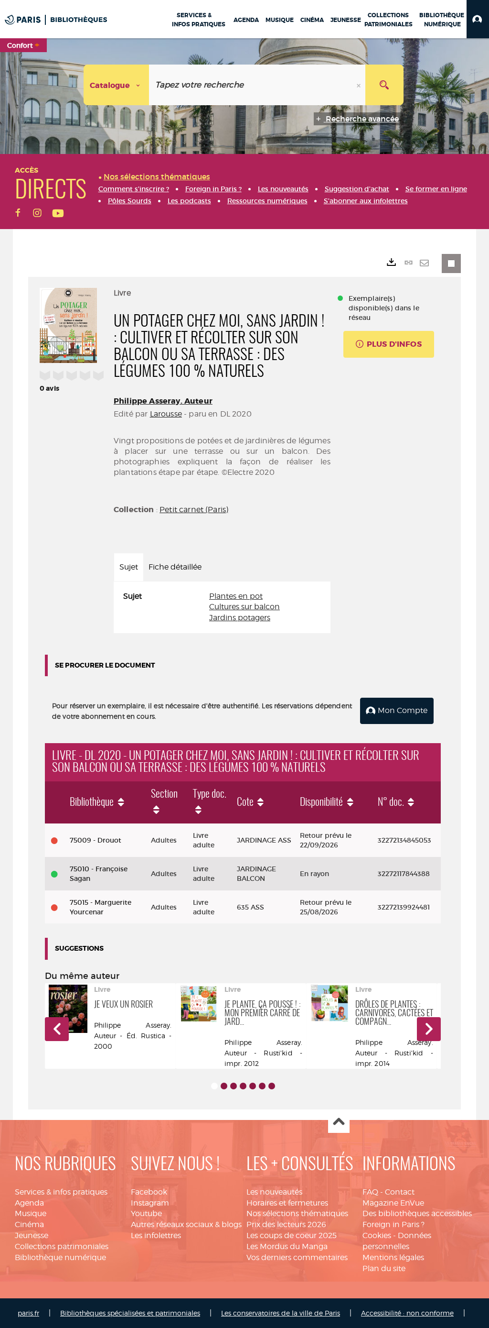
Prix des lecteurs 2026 (286, 1224)
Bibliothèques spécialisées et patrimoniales (130, 1313)
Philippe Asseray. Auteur (163, 401)
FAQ (370, 1191)
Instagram (150, 1202)
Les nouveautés (274, 1191)
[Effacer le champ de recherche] (359, 85)
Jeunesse (31, 1235)
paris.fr (28, 1313)
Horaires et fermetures (287, 1202)
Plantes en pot (236, 596)
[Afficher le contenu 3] (233, 1086)
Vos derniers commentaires (297, 1257)
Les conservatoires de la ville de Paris (280, 1313)
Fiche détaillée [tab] (175, 566)
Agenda (29, 1202)
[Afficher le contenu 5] (252, 1086)
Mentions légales (393, 1257)
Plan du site (383, 1268)
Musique (30, 1213)
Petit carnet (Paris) (193, 509)
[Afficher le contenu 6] (262, 1086)
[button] (478, 19)
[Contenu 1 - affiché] (214, 1086)
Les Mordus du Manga (287, 1246)
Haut (339, 1122)
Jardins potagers (239, 617)
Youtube (146, 1213)
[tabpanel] (222, 607)
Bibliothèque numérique (60, 1257)
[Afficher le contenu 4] (243, 1086)
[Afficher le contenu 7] (271, 1086)
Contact (400, 1191)
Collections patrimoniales (61, 1246)
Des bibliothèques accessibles (417, 1213)
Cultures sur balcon (244, 606)
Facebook (149, 1191)
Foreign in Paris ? (393, 1224)
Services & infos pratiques (61, 1191)
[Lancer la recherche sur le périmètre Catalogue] (384, 85)
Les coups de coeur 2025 (291, 1235)
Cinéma (29, 1224)
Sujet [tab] (128, 566)
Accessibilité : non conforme (407, 1313)
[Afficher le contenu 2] (224, 1086)
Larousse (166, 413)
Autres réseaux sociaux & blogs (186, 1224)
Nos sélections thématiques (297, 1213)
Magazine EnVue (393, 1202)
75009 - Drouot (95, 840)
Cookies (376, 1235)
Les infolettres (156, 1235)
